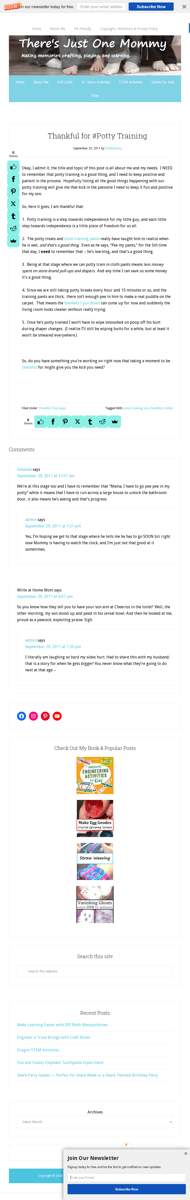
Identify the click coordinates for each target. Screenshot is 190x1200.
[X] (13, 204)
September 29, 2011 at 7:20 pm (53, 646)
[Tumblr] (13, 216)
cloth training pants (81, 238)
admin (31, 519)
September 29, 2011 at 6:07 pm (45, 596)
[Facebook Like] (13, 166)
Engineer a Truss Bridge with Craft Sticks (53, 1037)
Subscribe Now (151, 6)
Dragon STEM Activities (38, 1050)
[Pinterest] (13, 191)
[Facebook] (13, 179)
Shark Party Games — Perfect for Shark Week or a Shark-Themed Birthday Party (87, 1075)
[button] (95, 6)
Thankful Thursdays (52, 408)
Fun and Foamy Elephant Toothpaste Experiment (60, 1062)
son (146, 408)
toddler (168, 408)
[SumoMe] (13, 241)
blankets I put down (82, 303)
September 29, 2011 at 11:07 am (45, 476)
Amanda (24, 469)
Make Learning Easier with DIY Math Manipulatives (62, 1024)
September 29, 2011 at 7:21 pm (53, 526)
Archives (95, 1112)
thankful (30, 367)
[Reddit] (13, 228)
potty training (133, 408)
